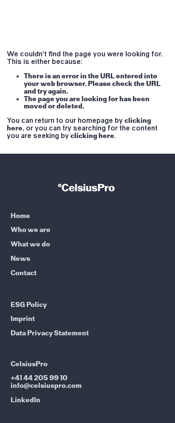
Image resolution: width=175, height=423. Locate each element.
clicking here (92, 135)
